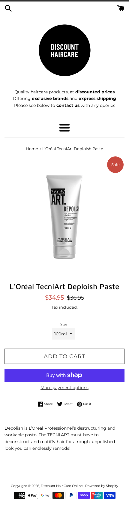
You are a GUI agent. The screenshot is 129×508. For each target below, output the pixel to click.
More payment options (64, 387)
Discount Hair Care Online (62, 486)
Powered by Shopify (101, 486)
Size (63, 324)
